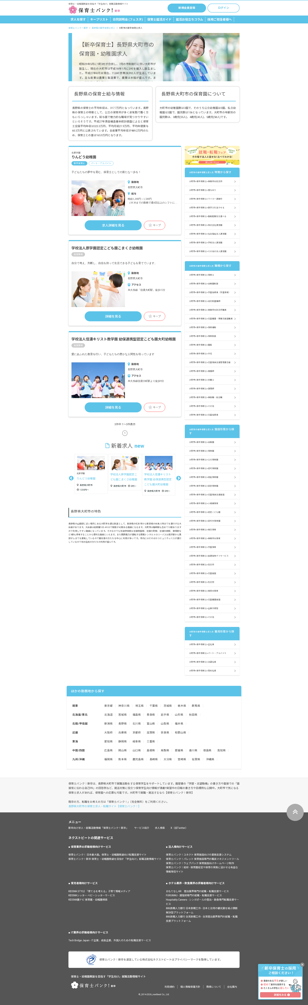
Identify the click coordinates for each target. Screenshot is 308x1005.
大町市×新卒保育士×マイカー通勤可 (205, 199)
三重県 (151, 741)
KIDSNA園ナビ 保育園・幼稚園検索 (87, 899)
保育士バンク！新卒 (78, 28)
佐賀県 (196, 759)
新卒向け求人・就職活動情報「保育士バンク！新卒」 (98, 827)
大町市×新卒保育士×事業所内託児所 (205, 181)
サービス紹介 (141, 827)
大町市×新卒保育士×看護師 (201, 371)
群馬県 (196, 705)
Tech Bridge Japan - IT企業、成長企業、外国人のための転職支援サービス (109, 940)
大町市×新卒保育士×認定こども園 (204, 512)
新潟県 (108, 723)
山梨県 (165, 723)
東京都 (108, 705)
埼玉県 (139, 705)
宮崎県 (182, 759)
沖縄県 (210, 759)
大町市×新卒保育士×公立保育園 (203, 460)
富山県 (151, 723)
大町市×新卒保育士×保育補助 (202, 327)
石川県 (137, 723)
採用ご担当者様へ (219, 19)
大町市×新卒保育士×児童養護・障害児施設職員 (211, 319)
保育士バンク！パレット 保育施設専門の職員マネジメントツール (202, 859)
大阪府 (108, 732)
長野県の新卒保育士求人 (103, 28)
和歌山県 (180, 732)
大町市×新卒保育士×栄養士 (201, 380)
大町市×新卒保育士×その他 (201, 406)
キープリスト (99, 19)
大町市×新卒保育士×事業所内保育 (204, 538)
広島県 (108, 750)
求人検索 (160, 827)
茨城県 (168, 705)
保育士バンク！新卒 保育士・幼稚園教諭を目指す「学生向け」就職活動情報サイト (114, 859)
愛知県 (108, 741)
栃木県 (182, 705)
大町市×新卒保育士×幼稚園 (201, 442)
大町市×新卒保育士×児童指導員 (203, 415)
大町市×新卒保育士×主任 (200, 354)
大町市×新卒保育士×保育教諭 (202, 336)
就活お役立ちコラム (189, 19)
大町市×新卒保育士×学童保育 (202, 547)
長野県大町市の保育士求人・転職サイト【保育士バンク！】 (104, 806)
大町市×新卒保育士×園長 (200, 345)
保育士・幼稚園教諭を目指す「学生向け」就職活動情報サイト (108, 976)
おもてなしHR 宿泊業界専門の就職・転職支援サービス (197, 891)
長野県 (122, 723)
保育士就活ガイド (159, 19)
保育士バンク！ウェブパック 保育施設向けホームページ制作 (200, 863)
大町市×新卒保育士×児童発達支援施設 (206, 495)
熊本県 (122, 759)
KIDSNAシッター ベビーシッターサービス (91, 895)
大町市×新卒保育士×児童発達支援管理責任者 (210, 362)
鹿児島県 (138, 759)
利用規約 (169, 986)
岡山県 (122, 750)
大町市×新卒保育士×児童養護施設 (204, 600)
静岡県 (122, 741)
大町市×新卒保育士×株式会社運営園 (205, 225)
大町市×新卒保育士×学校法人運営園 (205, 243)
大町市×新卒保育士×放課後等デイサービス (209, 556)
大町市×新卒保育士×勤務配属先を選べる (207, 216)
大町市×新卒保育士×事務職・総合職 (205, 397)
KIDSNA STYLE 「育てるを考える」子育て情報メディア (99, 891)
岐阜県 (137, 741)
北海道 (108, 714)
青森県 (151, 714)
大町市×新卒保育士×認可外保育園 (204, 521)
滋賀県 (151, 732)
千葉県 (154, 705)
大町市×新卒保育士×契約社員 (202, 671)
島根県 (151, 750)
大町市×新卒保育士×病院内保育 (203, 591)
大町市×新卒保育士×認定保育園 (203, 486)
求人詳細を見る (113, 225)
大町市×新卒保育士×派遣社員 (202, 662)
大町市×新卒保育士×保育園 (201, 451)
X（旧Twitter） (179, 827)
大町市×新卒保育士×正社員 (201, 644)
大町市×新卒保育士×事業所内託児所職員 (207, 310)
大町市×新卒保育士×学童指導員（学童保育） (210, 292)
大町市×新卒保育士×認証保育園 (203, 477)
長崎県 (154, 759)
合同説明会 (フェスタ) (128, 19)
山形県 (179, 714)
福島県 (137, 714)
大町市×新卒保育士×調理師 (201, 389)
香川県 (193, 750)
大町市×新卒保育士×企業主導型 (203, 608)
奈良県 (165, 732)
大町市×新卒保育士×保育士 (201, 275)
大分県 (168, 759)
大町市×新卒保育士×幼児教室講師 (204, 301)
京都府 (137, 732)
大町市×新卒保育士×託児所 (201, 565)
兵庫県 (122, 732)
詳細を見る (113, 316)
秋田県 (193, 714)
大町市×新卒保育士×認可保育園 (203, 468)
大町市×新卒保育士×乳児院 (201, 582)
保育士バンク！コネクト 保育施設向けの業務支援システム (199, 854)
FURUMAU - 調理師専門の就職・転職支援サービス (194, 895)
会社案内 (232, 986)
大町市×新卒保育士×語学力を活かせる (206, 208)
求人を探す (78, 19)
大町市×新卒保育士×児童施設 (202, 573)
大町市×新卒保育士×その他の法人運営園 (207, 251)
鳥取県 (165, 750)
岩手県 (165, 714)
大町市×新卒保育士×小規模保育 (203, 503)
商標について (213, 986)
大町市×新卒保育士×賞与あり (202, 190)
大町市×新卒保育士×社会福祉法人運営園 (207, 234)
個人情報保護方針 (190, 986)
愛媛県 (179, 750)
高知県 (221, 750)
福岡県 (108, 759)
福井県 (179, 723)
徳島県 (207, 750)
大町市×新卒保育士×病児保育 (202, 530)
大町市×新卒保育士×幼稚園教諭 (203, 284)
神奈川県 (124, 705)
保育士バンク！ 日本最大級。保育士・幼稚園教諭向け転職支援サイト (107, 854)
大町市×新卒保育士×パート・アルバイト (207, 653)
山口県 (137, 750)
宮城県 (122, 714)
